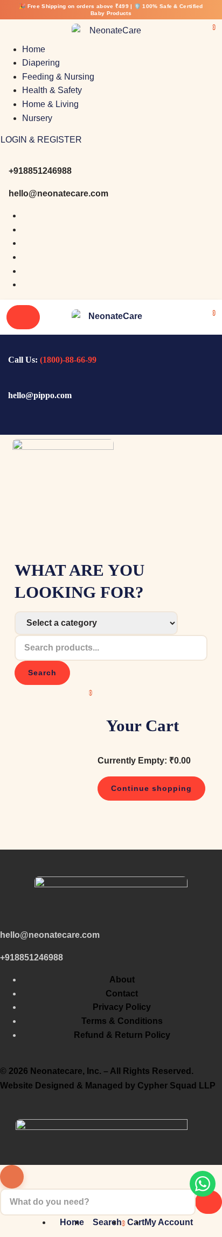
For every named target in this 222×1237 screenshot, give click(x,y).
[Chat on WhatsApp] (203, 1184)
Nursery (37, 118)
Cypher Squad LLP (176, 1085)
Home (33, 49)
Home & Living (50, 104)
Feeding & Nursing (58, 76)
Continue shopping (151, 788)
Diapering (41, 62)
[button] (214, 311)
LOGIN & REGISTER (41, 139)
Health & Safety (52, 90)
